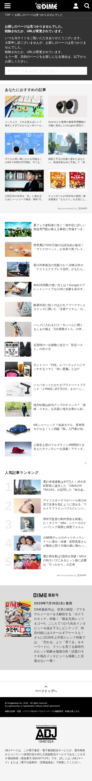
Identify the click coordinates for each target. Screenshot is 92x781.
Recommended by (67, 208)
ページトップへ (46, 691)
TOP (7, 14)
